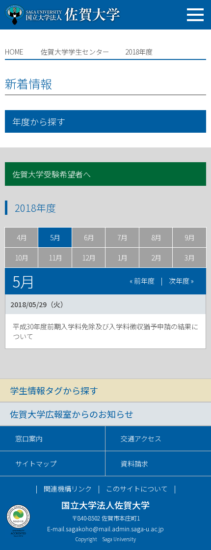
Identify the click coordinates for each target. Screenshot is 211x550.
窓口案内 (29, 438)
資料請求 (134, 463)
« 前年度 (142, 281)
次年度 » (181, 281)
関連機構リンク (68, 488)
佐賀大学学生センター (75, 52)
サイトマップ (35, 463)
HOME (14, 52)
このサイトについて (137, 488)
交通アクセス (141, 438)
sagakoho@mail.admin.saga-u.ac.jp (115, 528)
